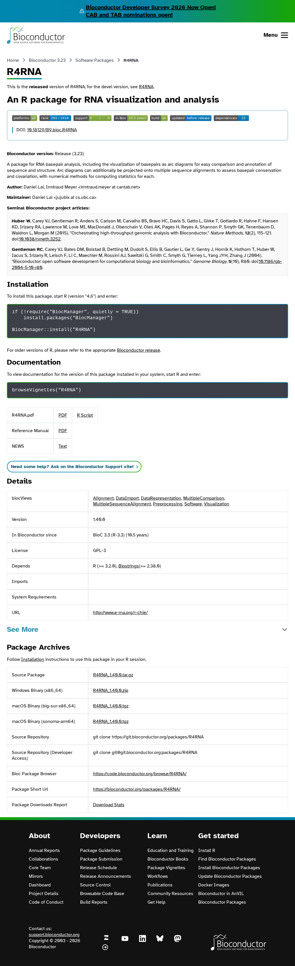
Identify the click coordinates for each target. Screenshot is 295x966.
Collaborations (43, 859)
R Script (85, 415)
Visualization (216, 504)
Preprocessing (167, 504)
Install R (206, 850)
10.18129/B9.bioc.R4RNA (52, 130)
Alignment (103, 498)
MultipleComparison (203, 498)
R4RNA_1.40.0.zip (110, 690)
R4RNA (146, 87)
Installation (32, 659)
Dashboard (40, 885)
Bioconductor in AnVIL (221, 893)
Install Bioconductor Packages (229, 868)
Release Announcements (105, 876)
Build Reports (93, 902)
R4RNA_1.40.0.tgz (110, 706)
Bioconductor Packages (222, 902)
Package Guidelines (100, 850)
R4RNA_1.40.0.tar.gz (113, 675)
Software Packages (94, 60)
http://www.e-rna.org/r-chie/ (120, 612)
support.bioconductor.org (54, 935)
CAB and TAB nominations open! (129, 14)
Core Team (40, 868)
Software (193, 504)
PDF (62, 415)
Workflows (158, 876)
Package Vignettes (166, 868)
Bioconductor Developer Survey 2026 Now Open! (151, 7)
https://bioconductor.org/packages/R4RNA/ (137, 789)
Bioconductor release (138, 350)
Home (13, 60)
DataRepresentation (161, 498)
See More (22, 629)
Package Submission (101, 859)
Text (62, 446)
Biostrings (128, 566)
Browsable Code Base (102, 893)
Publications (160, 885)
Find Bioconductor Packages (227, 859)
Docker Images (213, 885)
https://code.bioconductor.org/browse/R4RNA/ (140, 774)
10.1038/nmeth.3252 (39, 239)
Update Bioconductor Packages (230, 876)
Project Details (43, 893)
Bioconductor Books (168, 859)
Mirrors (36, 876)
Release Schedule (98, 868)
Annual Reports (44, 850)
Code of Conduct (46, 902)
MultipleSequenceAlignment (122, 504)
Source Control (95, 885)
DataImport (127, 498)
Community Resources (170, 893)
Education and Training (171, 850)
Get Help (156, 902)
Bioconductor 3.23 (47, 60)
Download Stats (108, 805)
